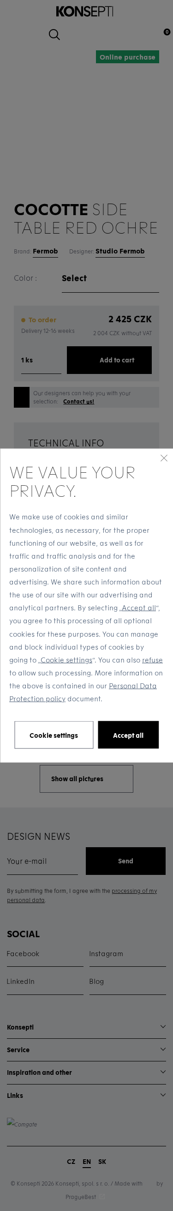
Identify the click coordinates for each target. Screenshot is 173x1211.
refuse (152, 659)
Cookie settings (66, 659)
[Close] (163, 457)
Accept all (139, 607)
